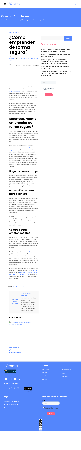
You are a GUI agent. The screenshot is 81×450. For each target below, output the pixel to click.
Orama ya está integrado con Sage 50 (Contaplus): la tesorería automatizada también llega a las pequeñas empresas (54, 61)
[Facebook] (21, 286)
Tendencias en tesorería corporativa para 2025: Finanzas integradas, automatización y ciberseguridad (56, 73)
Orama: (27, 89)
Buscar (68, 38)
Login (75, 4)
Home (3, 20)
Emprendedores (13, 20)
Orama (35, 270)
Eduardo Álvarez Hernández (29, 58)
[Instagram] (11, 379)
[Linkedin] (13, 286)
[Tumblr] (23, 286)
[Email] (18, 286)
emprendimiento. (14, 91)
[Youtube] (15, 379)
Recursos (65, 365)
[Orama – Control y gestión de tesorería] (15, 4)
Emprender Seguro (28, 252)
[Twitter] (16, 286)
